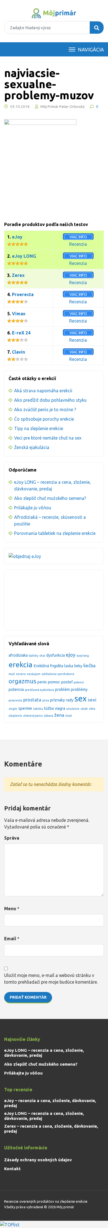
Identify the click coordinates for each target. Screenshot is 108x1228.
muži (12, 674)
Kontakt (12, 1168)
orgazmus (22, 681)
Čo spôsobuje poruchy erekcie (44, 418)
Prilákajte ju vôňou (32, 507)
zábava (48, 715)
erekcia (20, 664)
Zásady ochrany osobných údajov (38, 1159)
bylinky (33, 655)
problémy (79, 689)
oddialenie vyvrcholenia (58, 674)
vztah (84, 708)
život (68, 715)
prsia (45, 700)
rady (69, 700)
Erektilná (41, 666)
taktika (38, 708)
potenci (79, 682)
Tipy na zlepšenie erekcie (38, 428)
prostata (32, 699)
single (13, 708)
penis (42, 682)
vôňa (92, 708)
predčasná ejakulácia (39, 689)
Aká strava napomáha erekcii (43, 390)
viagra (60, 708)
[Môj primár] (54, 13)
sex (80, 698)
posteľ (67, 682)
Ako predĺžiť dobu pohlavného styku (50, 400)
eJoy (17, 236)
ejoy (70, 655)
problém (62, 689)
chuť (42, 655)
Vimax (18, 313)
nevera (21, 674)
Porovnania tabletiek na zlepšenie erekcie (55, 533)
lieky (78, 666)
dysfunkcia (55, 655)
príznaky (57, 700)
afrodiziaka (18, 655)
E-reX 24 (21, 332)
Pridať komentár (28, 997)
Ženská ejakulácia (31, 447)
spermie (25, 708)
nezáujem (33, 674)
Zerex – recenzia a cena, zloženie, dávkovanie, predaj (51, 1128)
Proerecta (23, 294)
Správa (11, 837)
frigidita (56, 666)
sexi (92, 699)
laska (68, 666)
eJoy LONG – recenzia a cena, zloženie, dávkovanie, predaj (44, 1053)
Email (10, 938)
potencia (16, 689)
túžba (49, 708)
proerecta (15, 700)
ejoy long (82, 655)
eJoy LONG (24, 256)
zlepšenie (15, 715)
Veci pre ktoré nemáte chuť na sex (47, 437)
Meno (10, 908)
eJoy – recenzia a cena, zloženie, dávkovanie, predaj (50, 1103)
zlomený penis (33, 715)
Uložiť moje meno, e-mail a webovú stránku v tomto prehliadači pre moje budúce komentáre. (51, 978)
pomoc (54, 682)
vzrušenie (72, 708)
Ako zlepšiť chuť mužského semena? (50, 498)
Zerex (18, 275)
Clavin (18, 351)
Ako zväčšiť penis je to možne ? (45, 409)
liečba (89, 665)
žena (59, 715)
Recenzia (78, 244)
